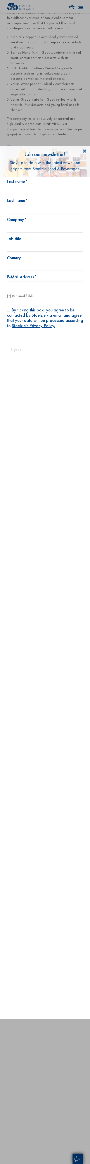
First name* (17, 181)
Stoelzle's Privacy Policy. (33, 325)
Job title (14, 238)
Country (14, 257)
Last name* (17, 200)
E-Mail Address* (22, 276)
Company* (17, 219)
